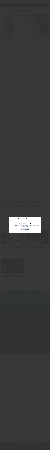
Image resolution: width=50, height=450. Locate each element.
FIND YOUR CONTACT (25, 229)
